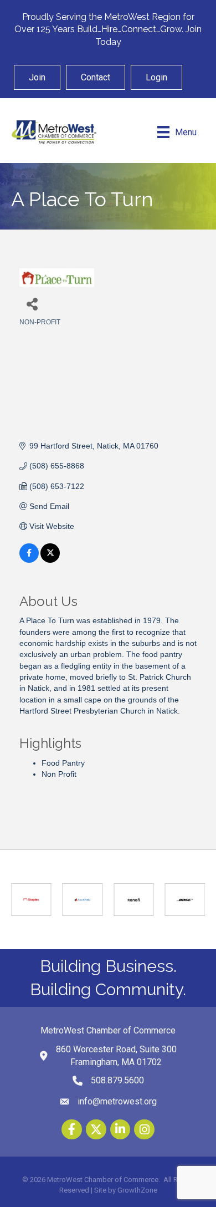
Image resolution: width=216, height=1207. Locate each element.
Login (156, 77)
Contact (95, 77)
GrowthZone (137, 1190)
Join (37, 77)
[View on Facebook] (29, 560)
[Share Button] (31, 303)
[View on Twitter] (50, 560)
